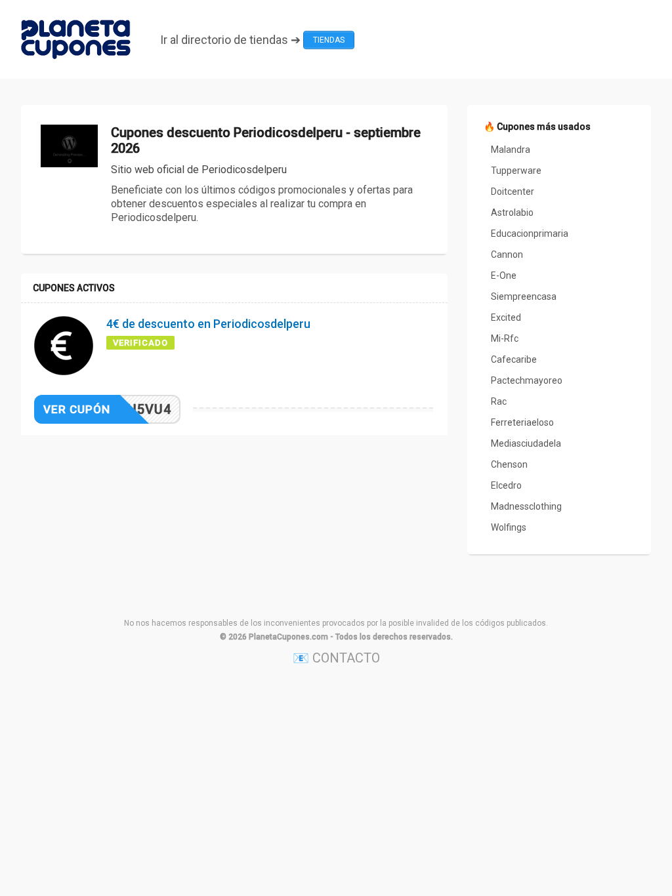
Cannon (507, 254)
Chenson (509, 464)
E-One (503, 275)
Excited (506, 317)
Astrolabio (512, 212)
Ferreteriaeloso (522, 422)
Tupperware (516, 170)
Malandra (510, 149)
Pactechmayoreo (526, 380)
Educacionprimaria (529, 233)
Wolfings (508, 527)
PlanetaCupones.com (288, 636)
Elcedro (506, 485)
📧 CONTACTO (336, 658)
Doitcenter (512, 191)
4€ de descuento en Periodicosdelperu (208, 324)
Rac (499, 401)
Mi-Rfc (504, 338)
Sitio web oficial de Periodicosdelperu (199, 169)
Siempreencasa (523, 296)
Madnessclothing (526, 506)
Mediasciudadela (526, 443)
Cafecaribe (514, 359)
